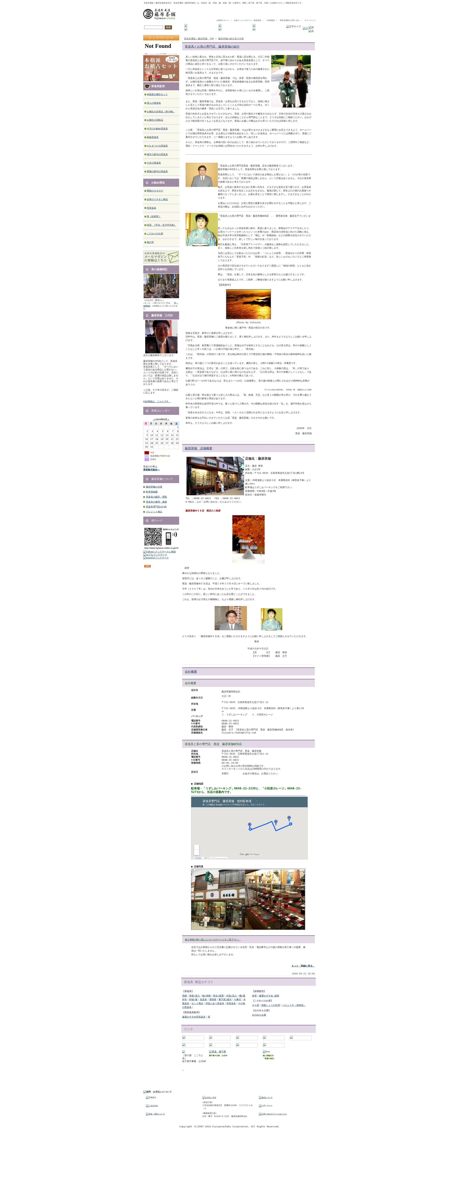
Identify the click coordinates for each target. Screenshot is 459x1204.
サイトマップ (310, 20)
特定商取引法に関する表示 (239, 1083)
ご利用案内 (270, 20)
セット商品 (197, 1003)
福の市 (150, 242)
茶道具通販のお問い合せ (290, 20)
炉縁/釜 (193, 999)
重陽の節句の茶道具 (157, 171)
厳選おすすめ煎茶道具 (193, 1016)
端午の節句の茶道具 (157, 154)
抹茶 (254, 995)
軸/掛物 (206, 995)
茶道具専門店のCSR (156, 506)
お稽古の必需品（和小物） (161, 111)
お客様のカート (222, 20)
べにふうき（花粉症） (294, 1005)
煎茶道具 (151, 208)
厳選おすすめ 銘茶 (269, 995)
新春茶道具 (152, 137)
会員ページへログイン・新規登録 (247, 20)
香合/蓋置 (218, 995)
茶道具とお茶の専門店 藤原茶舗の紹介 (212, 46)
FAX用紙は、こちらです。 (157, 401)
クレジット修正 (154, 511)
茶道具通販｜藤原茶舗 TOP (199, 38)
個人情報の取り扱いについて (205, 1083)
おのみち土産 (259, 1015)
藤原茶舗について (162, 479)
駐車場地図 (152, 491)
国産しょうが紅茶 (270, 1005)
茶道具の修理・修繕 (156, 501)
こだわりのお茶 (155, 233)
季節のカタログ (155, 190)
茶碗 (184, 995)
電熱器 (212, 999)
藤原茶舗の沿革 (154, 486)
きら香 (255, 1005)
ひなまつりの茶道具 (157, 145)
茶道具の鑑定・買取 (156, 496)
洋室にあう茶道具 (214, 1003)
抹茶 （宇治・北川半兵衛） (161, 225)
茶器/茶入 (194, 995)
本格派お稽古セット (157, 94)
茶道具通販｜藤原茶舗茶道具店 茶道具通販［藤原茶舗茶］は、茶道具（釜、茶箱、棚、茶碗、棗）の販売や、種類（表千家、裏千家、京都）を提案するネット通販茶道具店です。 (224, 3)
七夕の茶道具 (154, 162)
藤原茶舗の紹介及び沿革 (231, 38)
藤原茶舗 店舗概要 (198, 448)
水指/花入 (231, 995)
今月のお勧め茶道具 (157, 128)
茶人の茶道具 (154, 103)
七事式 (237, 999)
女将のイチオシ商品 (157, 199)
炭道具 (203, 999)
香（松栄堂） (154, 216)
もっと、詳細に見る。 (303, 965)
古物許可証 (263, 1083)
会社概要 (191, 671)
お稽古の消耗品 (155, 120)
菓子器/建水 (225, 999)
